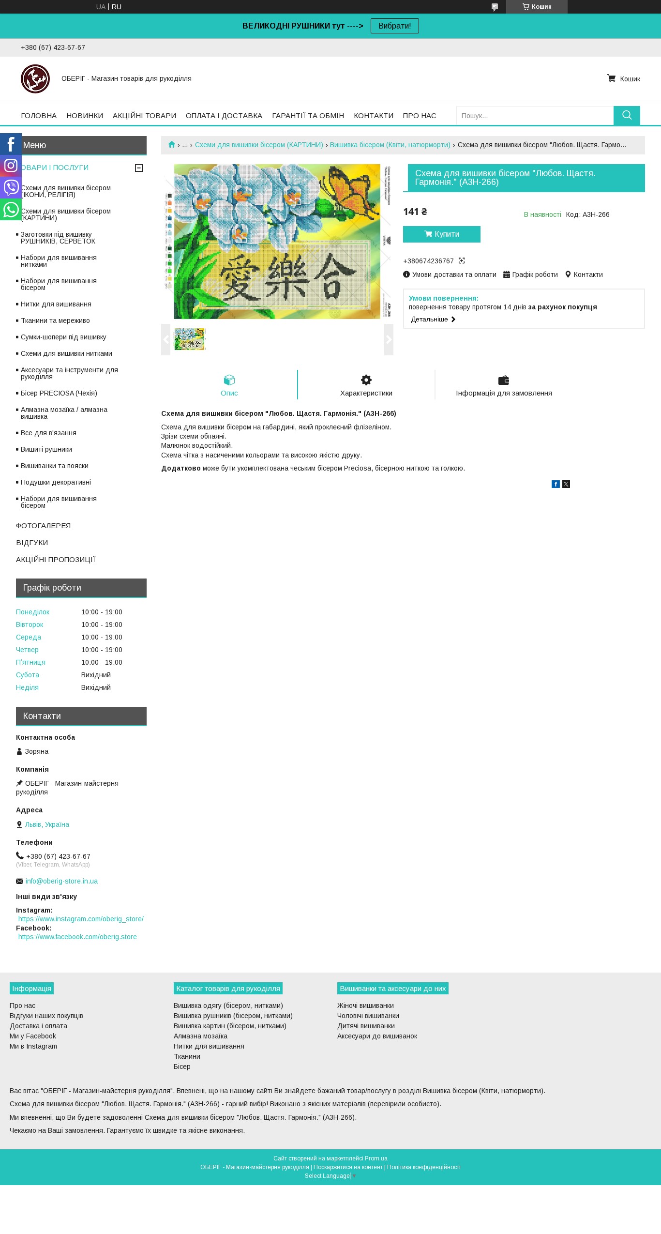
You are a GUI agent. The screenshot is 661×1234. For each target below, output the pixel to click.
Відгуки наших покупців (46, 1016)
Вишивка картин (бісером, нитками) (230, 1026)
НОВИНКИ (84, 115)
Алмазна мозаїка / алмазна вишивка (64, 413)
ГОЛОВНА (39, 115)
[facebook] (556, 485)
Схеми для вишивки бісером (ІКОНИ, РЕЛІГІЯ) (66, 191)
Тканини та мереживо (55, 320)
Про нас (22, 1005)
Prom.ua (376, 1158)
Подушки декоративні (56, 482)
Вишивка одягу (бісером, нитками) (228, 1005)
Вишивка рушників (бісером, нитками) (233, 1016)
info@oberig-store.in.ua (62, 881)
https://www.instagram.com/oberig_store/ (81, 919)
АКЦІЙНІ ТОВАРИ (144, 115)
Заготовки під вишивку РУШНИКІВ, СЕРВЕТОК (58, 237)
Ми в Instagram (33, 1046)
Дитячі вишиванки (366, 1026)
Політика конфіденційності (424, 1167)
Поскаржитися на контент (348, 1167)
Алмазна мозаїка (200, 1036)
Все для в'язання (48, 433)
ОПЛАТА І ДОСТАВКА (224, 115)
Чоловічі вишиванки (368, 1016)
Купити (447, 234)
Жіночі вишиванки (365, 1005)
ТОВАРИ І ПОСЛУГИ (52, 167)
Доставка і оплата (38, 1026)
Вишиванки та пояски (55, 466)
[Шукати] (627, 115)
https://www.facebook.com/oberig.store (77, 937)
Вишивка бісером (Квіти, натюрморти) (390, 145)
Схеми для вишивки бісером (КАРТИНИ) (259, 145)
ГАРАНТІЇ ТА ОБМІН (308, 115)
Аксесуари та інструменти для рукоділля (69, 373)
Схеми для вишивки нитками (66, 353)
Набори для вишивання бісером (59, 284)
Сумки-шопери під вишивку (63, 337)
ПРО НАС (419, 115)
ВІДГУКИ (32, 542)
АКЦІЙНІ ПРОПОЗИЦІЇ (56, 559)
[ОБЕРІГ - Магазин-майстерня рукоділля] (35, 78)
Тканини (187, 1056)
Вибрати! (394, 26)
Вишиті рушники (46, 449)
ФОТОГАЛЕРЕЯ (43, 525)
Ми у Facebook (33, 1036)
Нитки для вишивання (56, 304)
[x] (566, 485)
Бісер (182, 1066)
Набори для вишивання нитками (59, 261)
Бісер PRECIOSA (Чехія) (59, 393)
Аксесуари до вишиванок (377, 1036)
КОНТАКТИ (373, 115)
